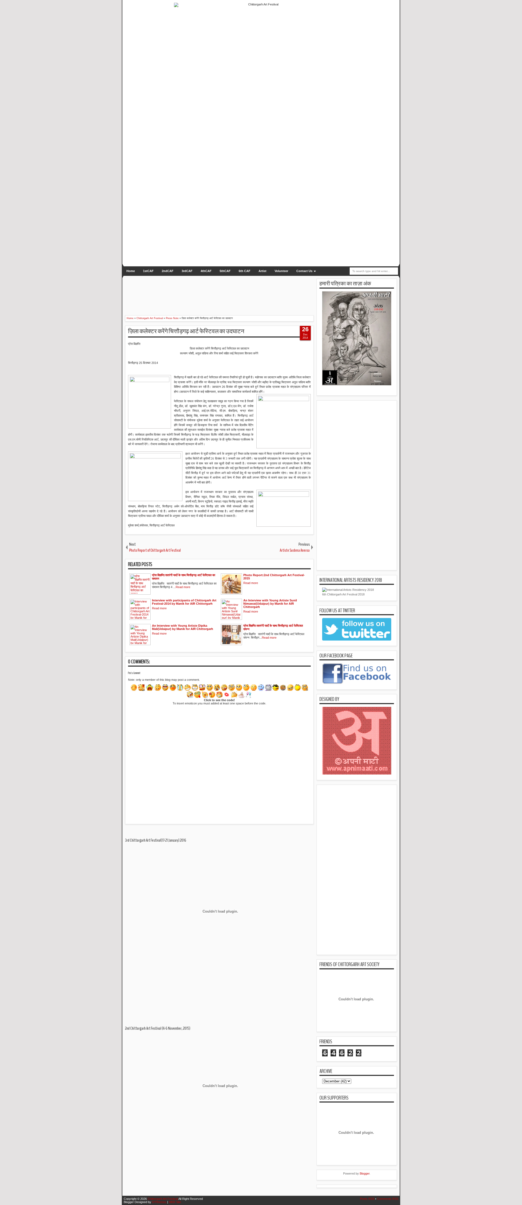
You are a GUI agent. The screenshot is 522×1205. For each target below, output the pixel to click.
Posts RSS (367, 1198)
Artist (262, 271)
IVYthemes (159, 1202)
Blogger (364, 1173)
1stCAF (148, 271)
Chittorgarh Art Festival (163, 1198)
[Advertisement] (213, 292)
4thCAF (206, 271)
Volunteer (281, 271)
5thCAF (225, 271)
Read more (183, 587)
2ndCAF (167, 271)
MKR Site (175, 1202)
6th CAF (244, 271)
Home (130, 271)
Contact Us (304, 271)
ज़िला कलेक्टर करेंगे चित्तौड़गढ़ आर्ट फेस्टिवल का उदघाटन (186, 331)
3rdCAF (187, 271)
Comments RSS (387, 1198)
